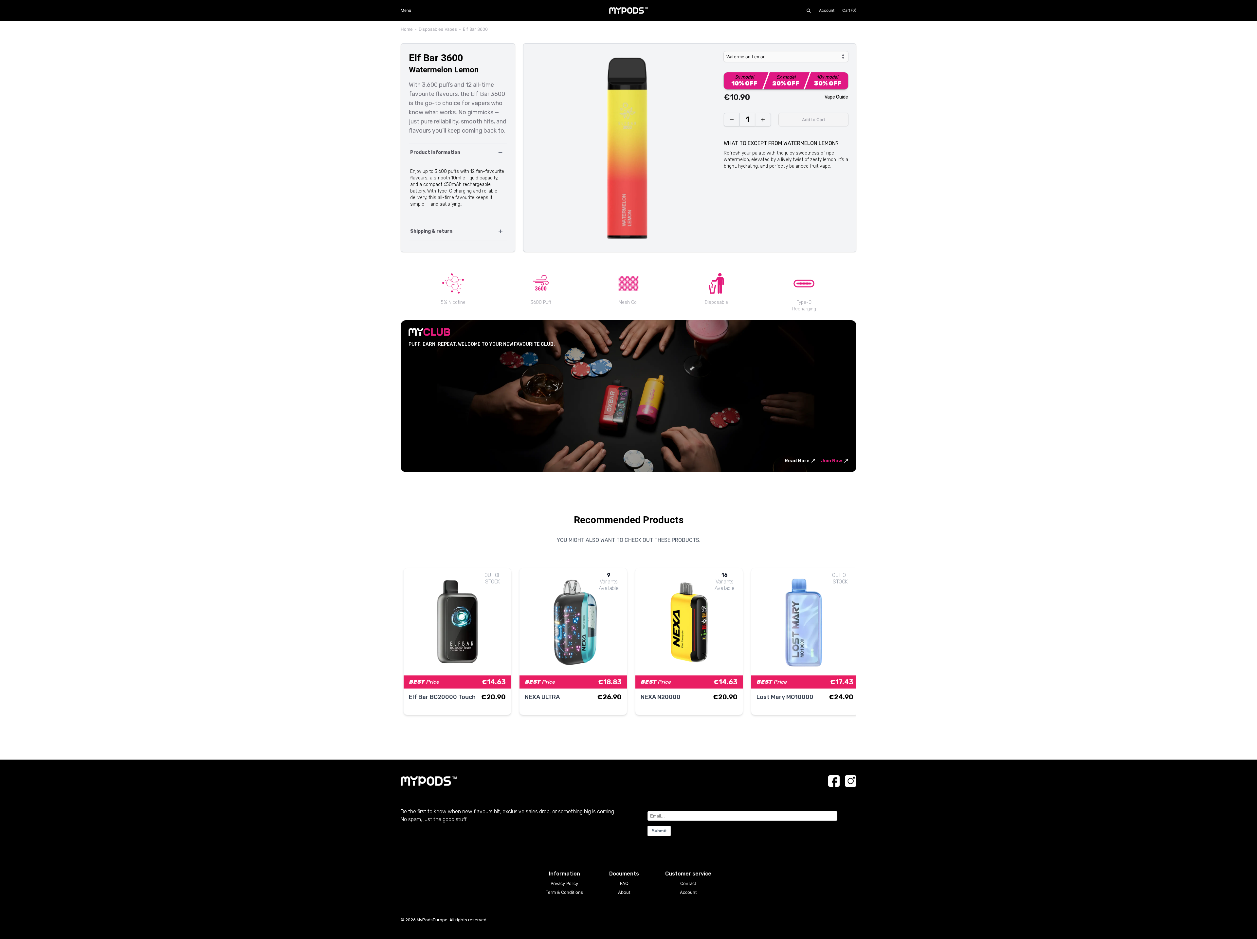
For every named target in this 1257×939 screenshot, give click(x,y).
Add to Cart (813, 119)
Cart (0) (849, 10)
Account (826, 10)
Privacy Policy (564, 883)
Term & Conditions (564, 892)
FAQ (624, 883)
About (624, 892)
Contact (688, 883)
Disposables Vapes (438, 29)
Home (407, 29)
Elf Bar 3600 (475, 29)
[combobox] (786, 56)
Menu (406, 10)
